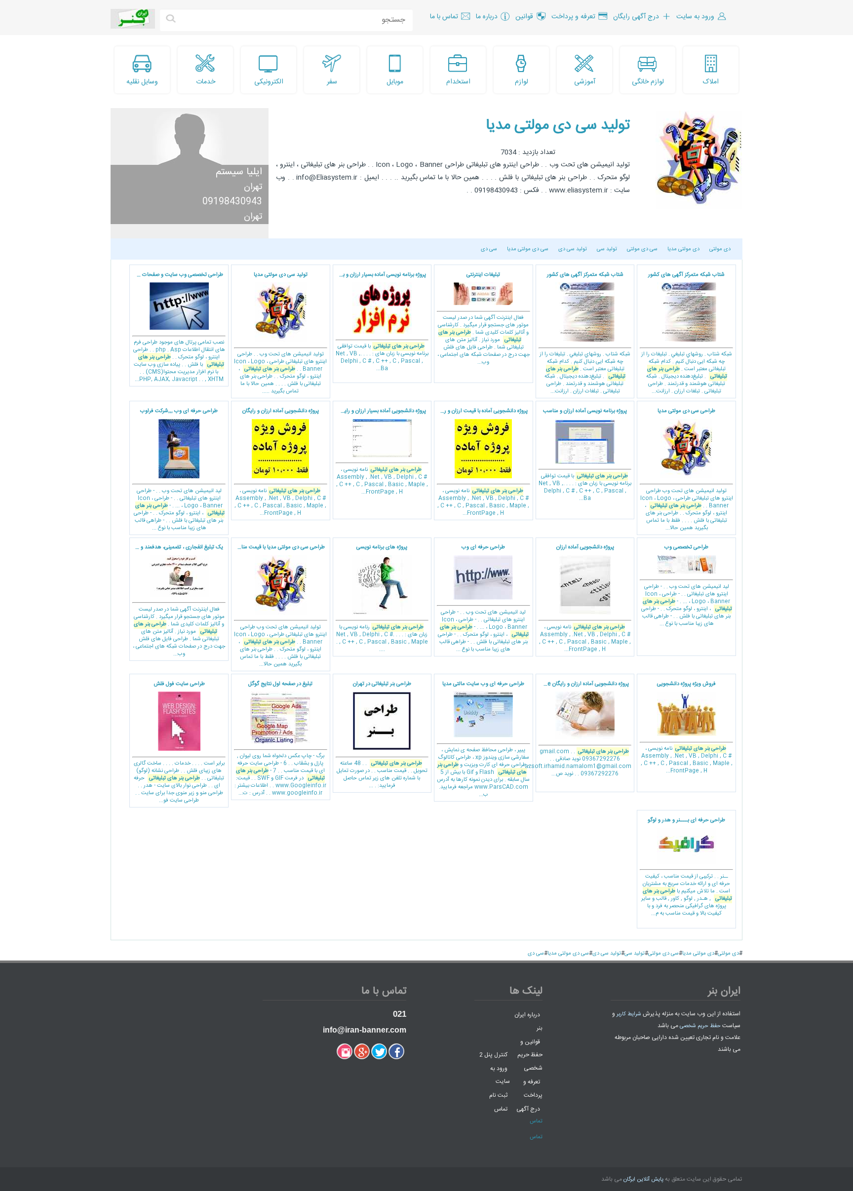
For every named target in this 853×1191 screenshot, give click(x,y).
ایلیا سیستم (239, 172)
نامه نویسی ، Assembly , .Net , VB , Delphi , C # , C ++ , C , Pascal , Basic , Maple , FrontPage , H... (481, 462)
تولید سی (607, 249)
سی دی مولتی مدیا (527, 249)
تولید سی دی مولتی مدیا (558, 126)
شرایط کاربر (629, 1014)
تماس (500, 1109)
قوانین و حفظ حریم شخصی (530, 1055)
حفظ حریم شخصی (700, 1026)
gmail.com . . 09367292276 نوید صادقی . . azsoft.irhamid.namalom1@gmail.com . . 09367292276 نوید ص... (584, 729)
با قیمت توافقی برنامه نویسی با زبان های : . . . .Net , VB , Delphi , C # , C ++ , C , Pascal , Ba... (380, 322)
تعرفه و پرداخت (533, 1088)
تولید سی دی (572, 249)
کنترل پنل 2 (493, 1055)
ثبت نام (498, 1095)
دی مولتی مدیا (683, 249)
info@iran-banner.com (364, 1030)
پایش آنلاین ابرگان (643, 1179)
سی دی (489, 249)
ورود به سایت (499, 1074)
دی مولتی (720, 249)
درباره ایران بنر (528, 1021)
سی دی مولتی (642, 249)
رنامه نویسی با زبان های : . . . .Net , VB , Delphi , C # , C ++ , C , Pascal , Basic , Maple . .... (382, 598)
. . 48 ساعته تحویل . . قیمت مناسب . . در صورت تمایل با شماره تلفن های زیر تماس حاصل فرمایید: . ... (382, 735)
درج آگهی (528, 1109)
